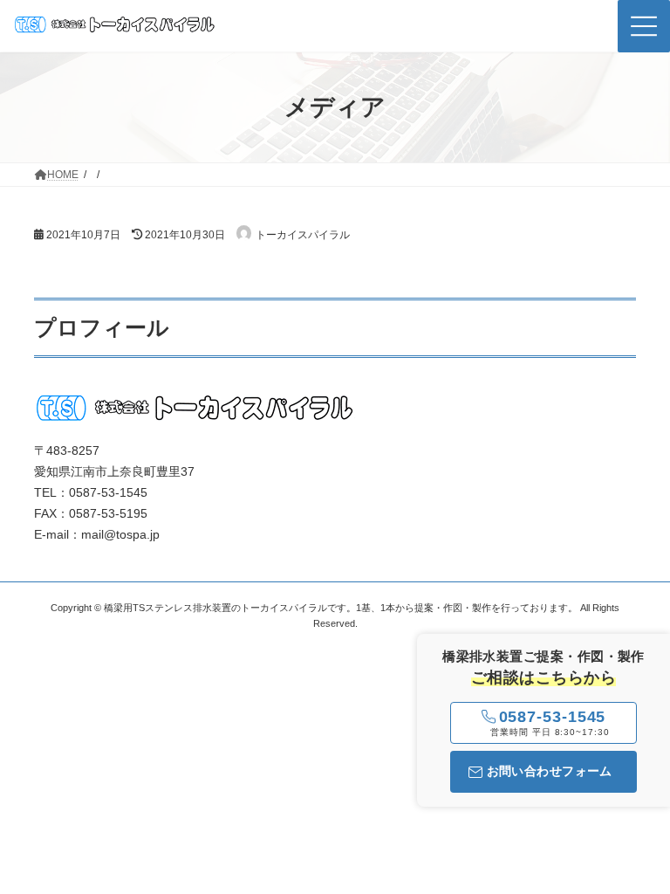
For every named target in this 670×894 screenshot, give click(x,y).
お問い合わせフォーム (549, 771)
